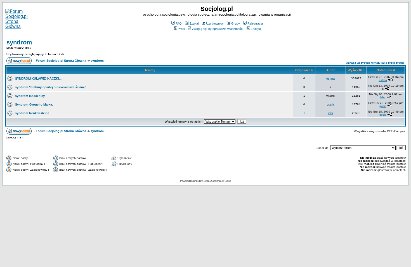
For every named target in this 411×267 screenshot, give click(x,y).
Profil (181, 28)
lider (383, 97)
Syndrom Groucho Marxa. (34, 104)
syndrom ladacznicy (30, 95)
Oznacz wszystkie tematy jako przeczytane (375, 62)
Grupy (235, 23)
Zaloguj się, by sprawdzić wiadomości (217, 28)
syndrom (19, 42)
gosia (330, 104)
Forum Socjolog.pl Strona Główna (61, 60)
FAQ (179, 23)
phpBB (197, 180)
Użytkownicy (215, 23)
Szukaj (194, 23)
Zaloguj (256, 28)
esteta (330, 78)
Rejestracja (255, 23)
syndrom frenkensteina (32, 113)
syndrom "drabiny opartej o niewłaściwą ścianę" (50, 87)
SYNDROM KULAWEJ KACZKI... (38, 78)
